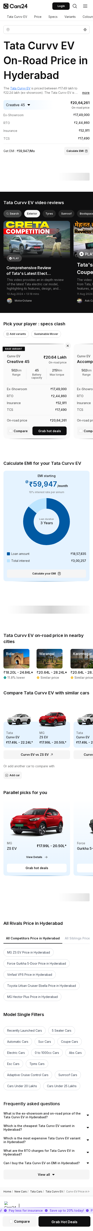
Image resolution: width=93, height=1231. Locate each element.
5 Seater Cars (61, 1030)
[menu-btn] (85, 6)
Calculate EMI (74, 151)
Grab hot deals (49, 431)
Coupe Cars (69, 1041)
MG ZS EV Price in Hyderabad (28, 952)
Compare (21, 431)
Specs (53, 16)
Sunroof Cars (67, 1075)
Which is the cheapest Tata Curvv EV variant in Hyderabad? (39, 1128)
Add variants (18, 334)
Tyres (49, 213)
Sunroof (66, 213)
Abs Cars (75, 1053)
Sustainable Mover (46, 334)
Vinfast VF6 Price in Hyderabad (29, 974)
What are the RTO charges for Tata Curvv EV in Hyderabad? (39, 1152)
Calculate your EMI (44, 573)
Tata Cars (37, 1191)
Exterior (32, 213)
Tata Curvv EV (17, 16)
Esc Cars (13, 1064)
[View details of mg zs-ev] (36, 837)
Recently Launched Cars (24, 1030)
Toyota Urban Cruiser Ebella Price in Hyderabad (41, 985)
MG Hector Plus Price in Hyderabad (32, 997)
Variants (70, 16)
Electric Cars (16, 1053)
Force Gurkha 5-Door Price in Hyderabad (36, 963)
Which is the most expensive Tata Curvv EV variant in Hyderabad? (41, 1140)
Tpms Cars (37, 1064)
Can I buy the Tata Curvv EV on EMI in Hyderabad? (41, 1163)
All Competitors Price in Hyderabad (33, 938)
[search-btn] (75, 6)
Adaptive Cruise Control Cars (27, 1075)
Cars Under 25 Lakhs (62, 1086)
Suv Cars (44, 1041)
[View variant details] (36, 390)
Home (8, 1191)
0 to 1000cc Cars (47, 1053)
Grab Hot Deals (64, 1222)
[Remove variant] (68, 346)
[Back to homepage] (15, 6)
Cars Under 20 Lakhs (22, 1086)
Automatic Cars (17, 1041)
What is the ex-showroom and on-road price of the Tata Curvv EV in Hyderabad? (42, 1115)
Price (38, 16)
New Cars (21, 1191)
